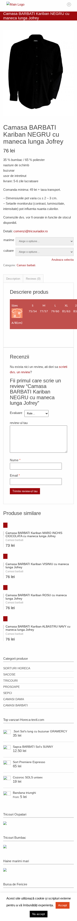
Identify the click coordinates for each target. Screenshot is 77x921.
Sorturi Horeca (16, 668)
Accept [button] (62, 905)
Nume (14, 460)
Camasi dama (13, 699)
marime (8, 240)
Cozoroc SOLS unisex (28, 777)
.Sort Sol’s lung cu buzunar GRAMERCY (40, 731)
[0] (72, 5)
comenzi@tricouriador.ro (30, 231)
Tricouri (10, 680)
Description (13, 278)
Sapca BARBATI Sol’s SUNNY (33, 746)
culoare (8, 250)
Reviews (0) (33, 278)
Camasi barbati (26, 265)
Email (14, 475)
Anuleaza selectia (63, 259)
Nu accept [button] (38, 914)
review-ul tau (19, 423)
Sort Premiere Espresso (29, 762)
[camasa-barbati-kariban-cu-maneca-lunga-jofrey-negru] (38, 115)
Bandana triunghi (24, 792)
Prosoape (11, 686)
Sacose (9, 674)
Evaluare (16, 413)
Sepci (7, 693)
